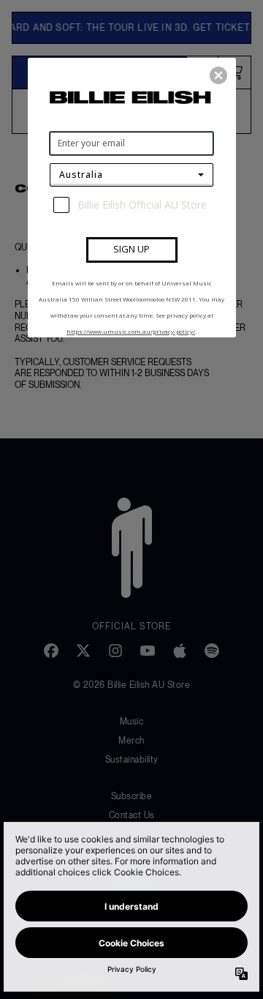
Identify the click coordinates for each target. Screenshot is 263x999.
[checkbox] (133, 205)
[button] (218, 75)
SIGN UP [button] (131, 248)
